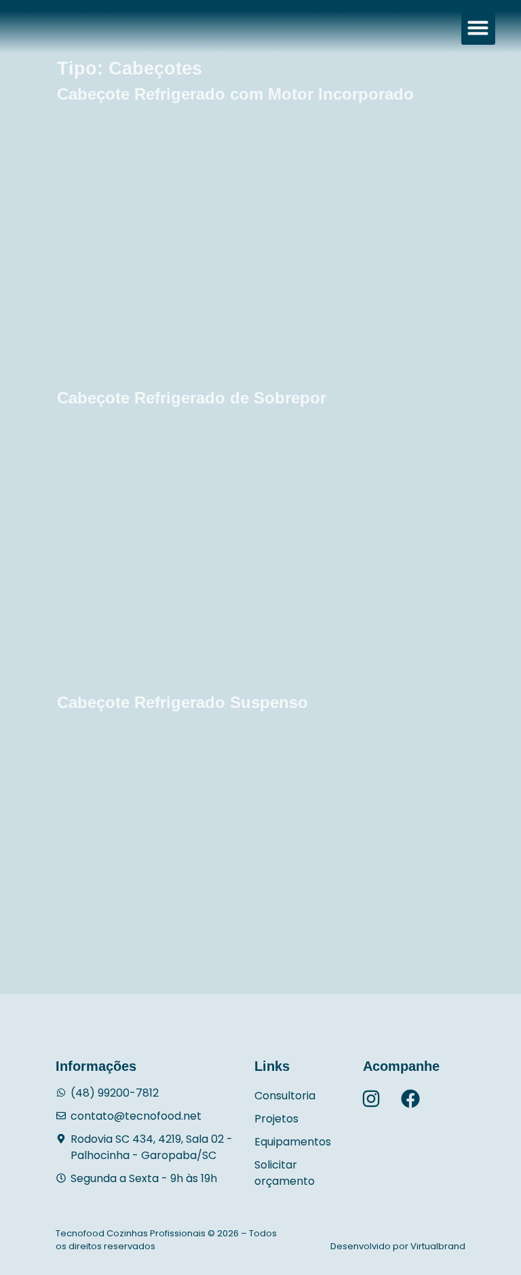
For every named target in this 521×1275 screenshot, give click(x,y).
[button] (478, 28)
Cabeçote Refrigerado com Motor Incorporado (235, 94)
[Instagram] (371, 1099)
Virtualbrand (437, 1246)
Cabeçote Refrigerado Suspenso (182, 702)
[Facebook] (410, 1099)
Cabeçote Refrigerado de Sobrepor (191, 398)
